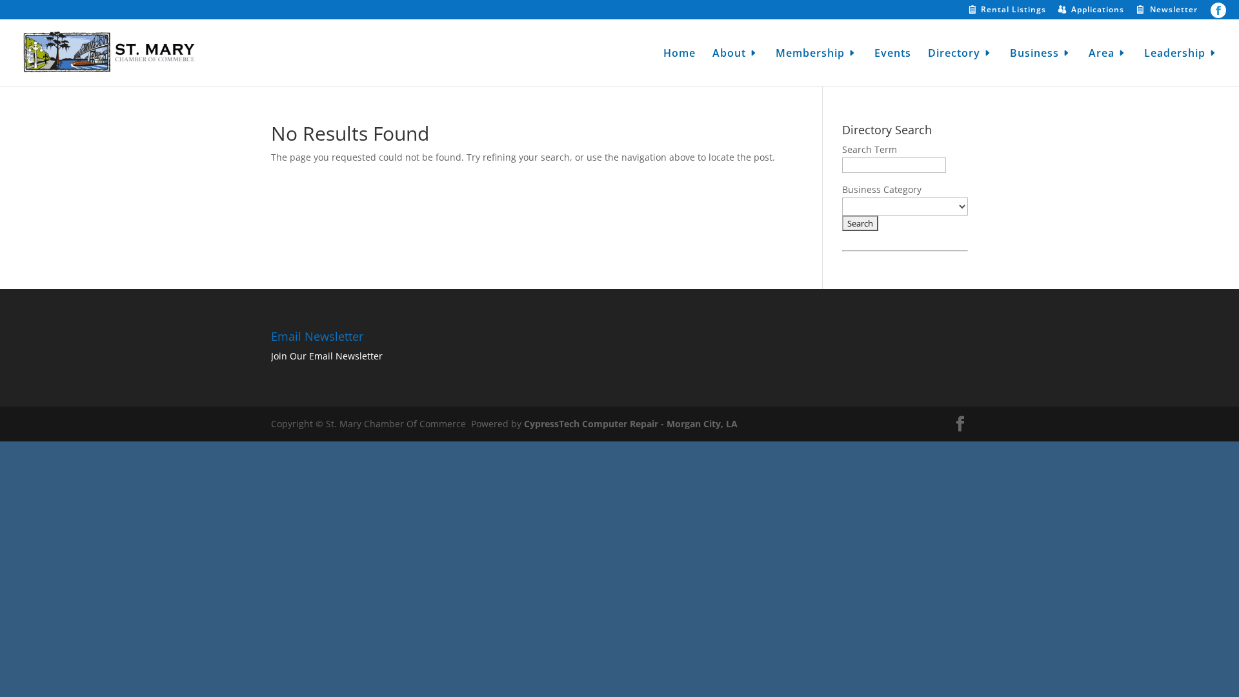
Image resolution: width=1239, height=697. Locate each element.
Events (892, 54)
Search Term (869, 149)
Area (1101, 54)
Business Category (882, 189)
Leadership (1174, 54)
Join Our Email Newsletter (327, 356)
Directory (954, 54)
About (729, 54)
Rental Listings (1013, 10)
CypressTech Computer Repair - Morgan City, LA (631, 424)
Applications (1097, 10)
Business (1034, 54)
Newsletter (1174, 10)
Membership (810, 54)
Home (679, 54)
